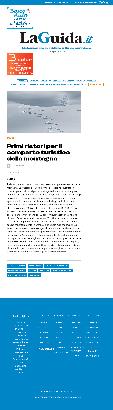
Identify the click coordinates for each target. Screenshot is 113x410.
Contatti (44, 342)
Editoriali (44, 327)
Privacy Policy (39, 397)
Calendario (44, 332)
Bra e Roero (92, 356)
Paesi (60, 332)
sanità (80, 81)
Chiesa (60, 322)
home (49, 2)
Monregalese (92, 332)
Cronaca (76, 337)
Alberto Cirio (16, 266)
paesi (43, 81)
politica (68, 81)
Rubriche (44, 337)
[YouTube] (107, 2)
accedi (79, 2)
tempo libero (18, 84)
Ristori (44, 270)
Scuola (76, 332)
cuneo (34, 81)
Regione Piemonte (56, 266)
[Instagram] (100, 2)
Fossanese (92, 342)
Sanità (76, 327)
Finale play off (62, 270)
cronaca (55, 81)
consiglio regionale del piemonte (63, 84)
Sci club (35, 275)
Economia (60, 347)
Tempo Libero (60, 352)
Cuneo (60, 327)
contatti (62, 2)
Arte (76, 356)
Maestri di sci (16, 270)
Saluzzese (92, 327)
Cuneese (92, 322)
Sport (60, 342)
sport (34, 84)
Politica (60, 337)
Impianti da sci (17, 275)
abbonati (91, 2)
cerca (22, 81)
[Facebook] (103, 2)
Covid (32, 270)
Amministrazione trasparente (65, 397)
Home (44, 322)
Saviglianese (92, 337)
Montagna (35, 266)
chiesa (91, 81)
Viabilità (76, 342)
